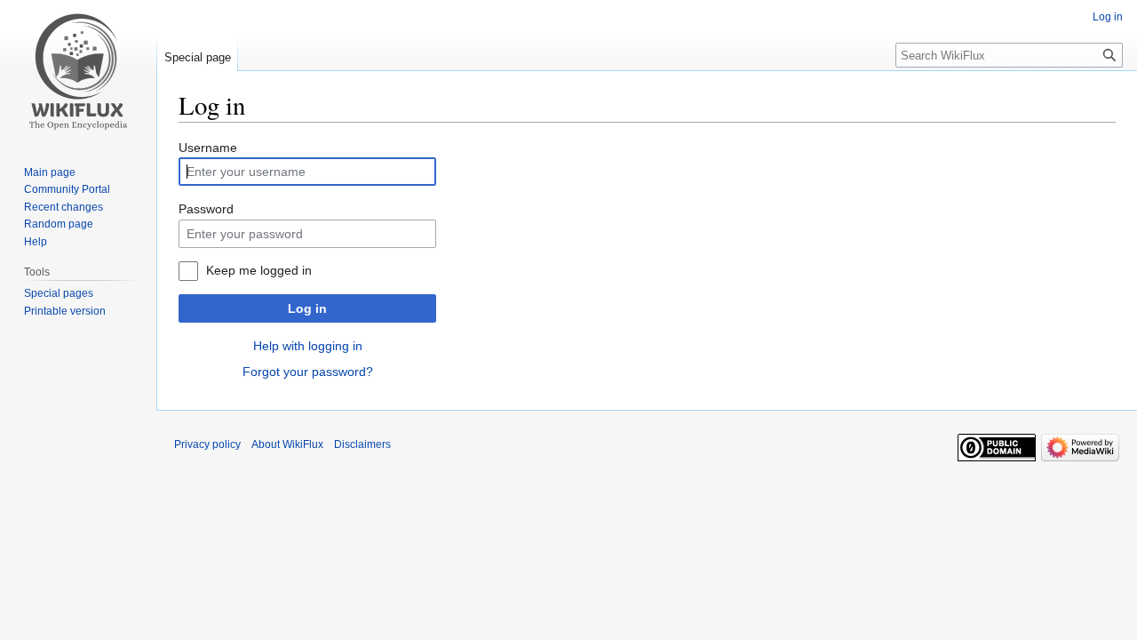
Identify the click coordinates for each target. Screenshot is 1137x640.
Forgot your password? (308, 371)
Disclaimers (362, 444)
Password (206, 209)
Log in (307, 308)
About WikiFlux (287, 444)
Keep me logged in (259, 270)
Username (208, 147)
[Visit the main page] (78, 71)
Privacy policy (207, 444)
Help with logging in (307, 346)
